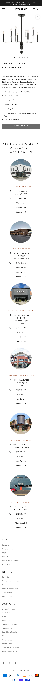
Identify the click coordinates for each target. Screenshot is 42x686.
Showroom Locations (10, 624)
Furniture (5, 545)
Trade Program (7, 592)
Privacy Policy (7, 644)
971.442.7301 (21, 328)
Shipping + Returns (9, 628)
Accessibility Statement (10, 647)
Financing (5, 636)
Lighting (5, 556)
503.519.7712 (21, 390)
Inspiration (6, 577)
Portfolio (5, 585)
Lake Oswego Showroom (21, 375)
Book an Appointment (10, 589)
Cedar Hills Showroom (21, 311)
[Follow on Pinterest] (15, 663)
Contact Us (6, 613)
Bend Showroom (21, 249)
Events (4, 617)
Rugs (4, 553)
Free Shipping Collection (11, 560)
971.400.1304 (21, 452)
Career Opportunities (10, 651)
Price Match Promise (9, 632)
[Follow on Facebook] (3, 663)
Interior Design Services (10, 581)
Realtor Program (8, 596)
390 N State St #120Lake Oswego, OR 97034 (21, 383)
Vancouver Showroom (21, 440)
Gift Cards (6, 564)
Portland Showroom (21, 187)
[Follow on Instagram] (9, 663)
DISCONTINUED (21, 126)
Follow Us (6, 621)
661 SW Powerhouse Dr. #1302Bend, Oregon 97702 (21, 256)
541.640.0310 (21, 263)
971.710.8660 (21, 514)
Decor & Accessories (9, 549)
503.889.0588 (21, 198)
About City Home (8, 609)
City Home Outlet (21, 502)
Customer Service (8, 640)
